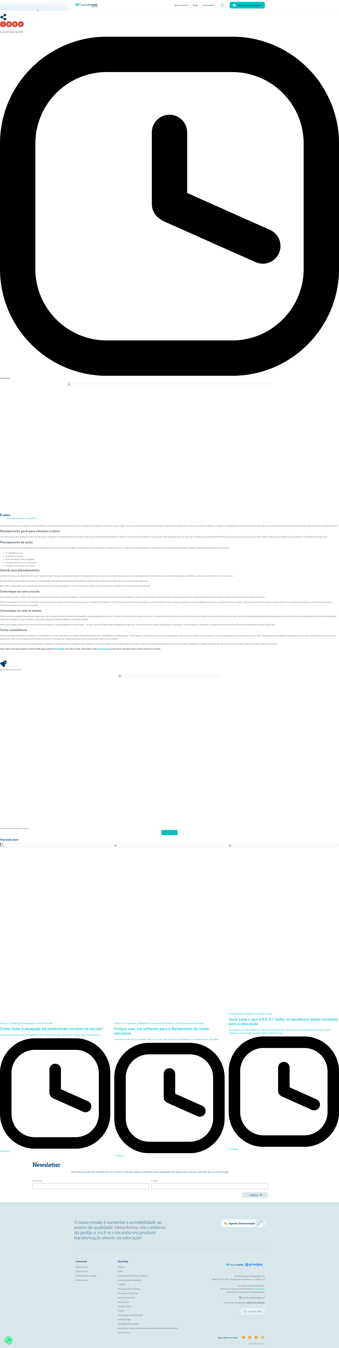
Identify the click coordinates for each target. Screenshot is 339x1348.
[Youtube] (243, 1337)
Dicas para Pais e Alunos (129, 1288)
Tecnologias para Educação (130, 1315)
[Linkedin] (249, 1337)
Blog (195, 5)
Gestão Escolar (124, 1306)
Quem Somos (181, 5)
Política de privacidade (86, 1275)
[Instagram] (262, 1337)
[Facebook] (256, 1337)
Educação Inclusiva (126, 1297)
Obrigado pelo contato (128, 1323)
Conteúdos (208, 5)
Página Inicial (81, 1267)
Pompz (262, 1344)
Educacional (31, 518)
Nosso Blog (123, 1261)
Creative (121, 1284)
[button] (3, 24)
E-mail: (154, 1181)
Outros (121, 1310)
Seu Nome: (37, 1181)
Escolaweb (60, 648)
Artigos (121, 1267)
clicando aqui (259, 1288)
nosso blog (102, 648)
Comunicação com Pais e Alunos (133, 1275)
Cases (120, 1271)
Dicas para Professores (128, 1293)
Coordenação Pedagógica (15, 518)
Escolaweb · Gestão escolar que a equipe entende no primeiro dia (147, 1328)
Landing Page (124, 1319)
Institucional (81, 1261)
